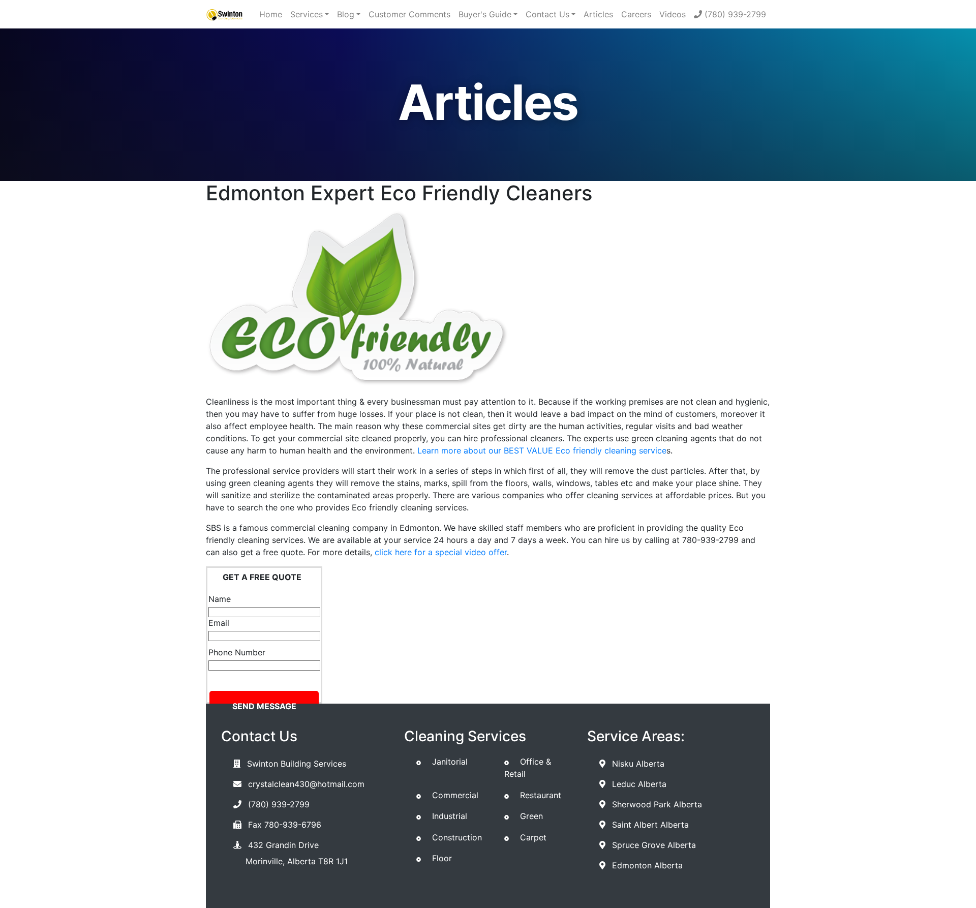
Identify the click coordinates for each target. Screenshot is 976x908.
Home (270, 14)
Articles (598, 14)
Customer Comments (409, 14)
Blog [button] (345, 14)
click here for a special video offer (441, 552)
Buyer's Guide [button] (485, 14)
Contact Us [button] (547, 14)
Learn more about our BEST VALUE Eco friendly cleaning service (541, 450)
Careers (636, 14)
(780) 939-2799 (734, 14)
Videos (672, 14)
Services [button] (306, 14)
